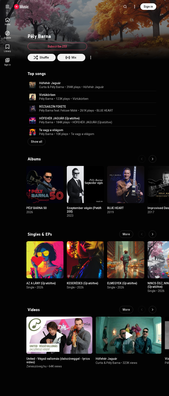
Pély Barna (57, 87)
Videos (34, 309)
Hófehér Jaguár (50, 83)
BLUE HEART (105, 110)
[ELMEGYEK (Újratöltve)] (125, 259)
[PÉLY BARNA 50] (44, 184)
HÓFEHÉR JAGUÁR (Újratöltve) (59, 118)
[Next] (152, 159)
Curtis (43, 87)
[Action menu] (90, 57)
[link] (7, 21)
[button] (32, 85)
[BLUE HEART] (125, 184)
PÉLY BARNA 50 (36, 208)
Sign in (148, 6)
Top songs (37, 73)
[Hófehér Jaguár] (129, 335)
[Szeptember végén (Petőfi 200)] (85, 184)
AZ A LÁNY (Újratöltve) (41, 283)
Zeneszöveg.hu (36, 366)
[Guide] (7, 6)
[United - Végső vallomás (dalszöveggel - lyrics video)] (59, 335)
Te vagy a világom (51, 130)
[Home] (21, 6)
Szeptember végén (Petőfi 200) (84, 209)
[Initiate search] (125, 6)
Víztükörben (47, 94)
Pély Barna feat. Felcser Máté (58, 110)
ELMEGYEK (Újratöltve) (122, 283)
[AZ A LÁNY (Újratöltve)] (44, 259)
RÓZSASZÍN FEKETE (52, 106)
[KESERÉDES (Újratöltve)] (85, 259)
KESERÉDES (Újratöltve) (82, 283)
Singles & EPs (40, 234)
